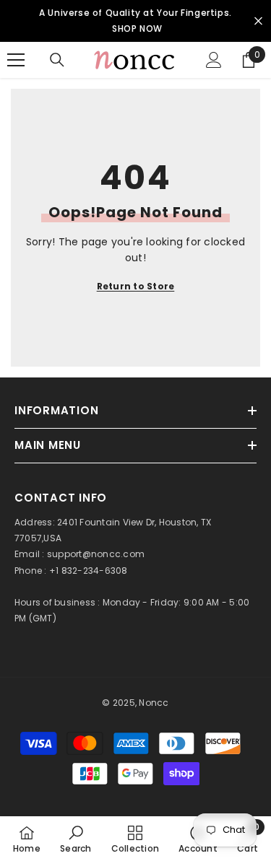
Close (258, 21)
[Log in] (214, 60)
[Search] (57, 60)
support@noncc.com (96, 554)
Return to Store (136, 286)
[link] (76, 838)
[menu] (16, 60)
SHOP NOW (137, 28)
